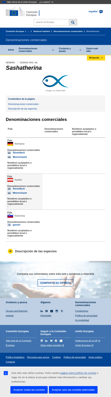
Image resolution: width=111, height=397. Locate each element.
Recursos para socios (38, 357)
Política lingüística (15, 357)
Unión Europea (83, 345)
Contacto (10, 362)
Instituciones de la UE (86, 341)
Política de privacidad (86, 315)
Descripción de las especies (22, 108)
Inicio (11, 50)
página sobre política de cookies (78, 372)
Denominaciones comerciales (68, 31)
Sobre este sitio (92, 49)
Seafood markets (41, 31)
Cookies (56, 357)
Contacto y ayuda (65, 49)
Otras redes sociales (50, 345)
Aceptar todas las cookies (29, 389)
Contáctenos (81, 311)
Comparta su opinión (55, 282)
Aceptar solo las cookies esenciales (73, 389)
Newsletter (45, 315)
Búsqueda (73, 22)
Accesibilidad (82, 320)
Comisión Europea (15, 31)
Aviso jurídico (95, 357)
